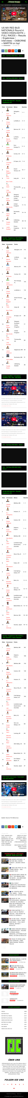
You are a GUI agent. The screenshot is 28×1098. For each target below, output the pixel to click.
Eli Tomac (9, 156)
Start (2, 5)
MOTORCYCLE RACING (16, 5)
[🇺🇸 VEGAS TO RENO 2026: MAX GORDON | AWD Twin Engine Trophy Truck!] (5, 940)
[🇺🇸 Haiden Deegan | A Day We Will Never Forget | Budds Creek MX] (5, 861)
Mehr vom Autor (14, 855)
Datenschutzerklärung (11, 1093)
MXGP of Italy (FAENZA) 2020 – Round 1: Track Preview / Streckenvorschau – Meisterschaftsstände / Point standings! (21, 842)
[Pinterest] (9, 50)
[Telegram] (16, 50)
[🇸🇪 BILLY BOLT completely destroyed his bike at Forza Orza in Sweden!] (5, 884)
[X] (23, 1084)
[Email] (19, 50)
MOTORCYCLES (8, 5)
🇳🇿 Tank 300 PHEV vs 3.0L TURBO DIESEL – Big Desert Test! (17, 869)
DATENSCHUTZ (13, 999)
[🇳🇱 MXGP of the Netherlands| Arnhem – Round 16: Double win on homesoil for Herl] (5, 900)
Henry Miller (9, 359)
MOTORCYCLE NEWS (4, 862)
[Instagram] (11, 1084)
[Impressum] (5, 993)
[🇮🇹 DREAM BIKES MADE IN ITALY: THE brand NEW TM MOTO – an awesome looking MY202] (5, 876)
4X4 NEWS (3, 871)
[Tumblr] (19, 1084)
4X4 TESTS (11, 988)
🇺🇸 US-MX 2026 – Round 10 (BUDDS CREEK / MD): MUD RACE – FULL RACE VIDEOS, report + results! (17, 922)
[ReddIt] (12, 50)
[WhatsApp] (6, 50)
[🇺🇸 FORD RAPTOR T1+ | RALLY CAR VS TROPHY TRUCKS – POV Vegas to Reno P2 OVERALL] (5, 912)
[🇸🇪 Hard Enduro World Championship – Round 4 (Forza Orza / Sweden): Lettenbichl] (5, 930)
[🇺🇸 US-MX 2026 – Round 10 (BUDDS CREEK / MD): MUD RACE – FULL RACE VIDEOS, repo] (5, 920)
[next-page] (5, 948)
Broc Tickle (9, 181)
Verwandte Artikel (14, 853)
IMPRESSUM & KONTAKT (14, 993)
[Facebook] (2, 50)
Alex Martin (9, 538)
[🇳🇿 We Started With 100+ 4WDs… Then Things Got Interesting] (5, 893)
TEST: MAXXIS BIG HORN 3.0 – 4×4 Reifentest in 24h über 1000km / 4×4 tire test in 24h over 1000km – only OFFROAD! (7, 840)
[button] (2, 2)
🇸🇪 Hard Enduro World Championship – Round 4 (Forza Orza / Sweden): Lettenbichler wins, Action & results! (17, 932)
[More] (22, 50)
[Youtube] (14, 1088)
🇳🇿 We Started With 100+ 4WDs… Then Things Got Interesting (17, 893)
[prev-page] (2, 948)
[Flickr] (7, 1084)
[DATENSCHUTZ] (5, 1000)
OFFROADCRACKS (7, 45)
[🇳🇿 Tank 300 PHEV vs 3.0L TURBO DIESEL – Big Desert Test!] (5, 869)
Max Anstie (9, 207)
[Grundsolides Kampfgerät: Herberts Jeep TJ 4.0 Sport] (5, 986)
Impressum (13, 992)
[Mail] (15, 1084)
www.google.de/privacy (6, 405)
